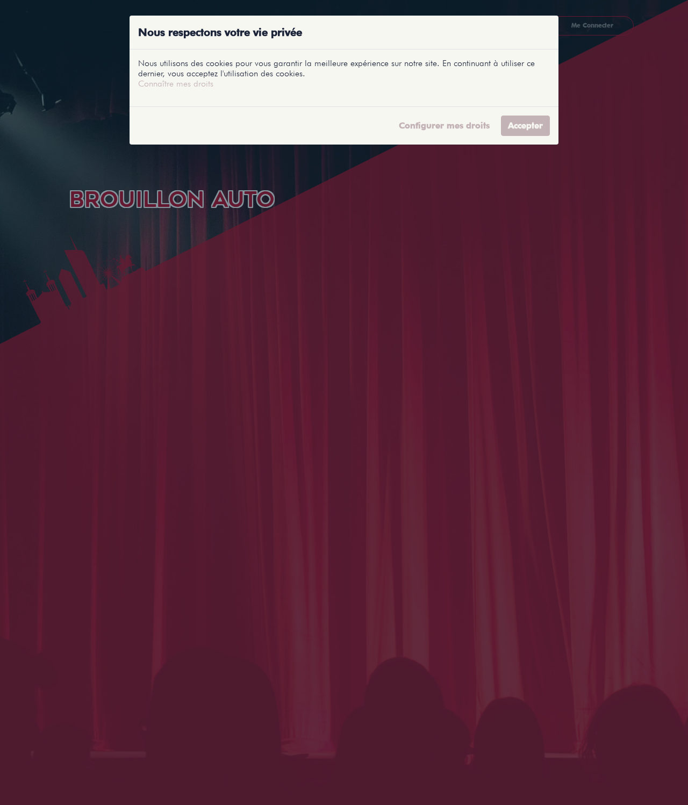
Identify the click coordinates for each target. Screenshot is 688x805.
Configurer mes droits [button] (444, 125)
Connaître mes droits (175, 83)
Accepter (525, 125)
